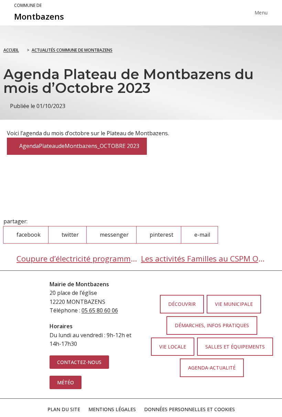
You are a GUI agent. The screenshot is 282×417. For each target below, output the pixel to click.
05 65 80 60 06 (100, 310)
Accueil (11, 50)
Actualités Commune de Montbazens (72, 50)
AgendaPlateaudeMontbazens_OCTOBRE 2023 (76, 144)
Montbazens (39, 12)
